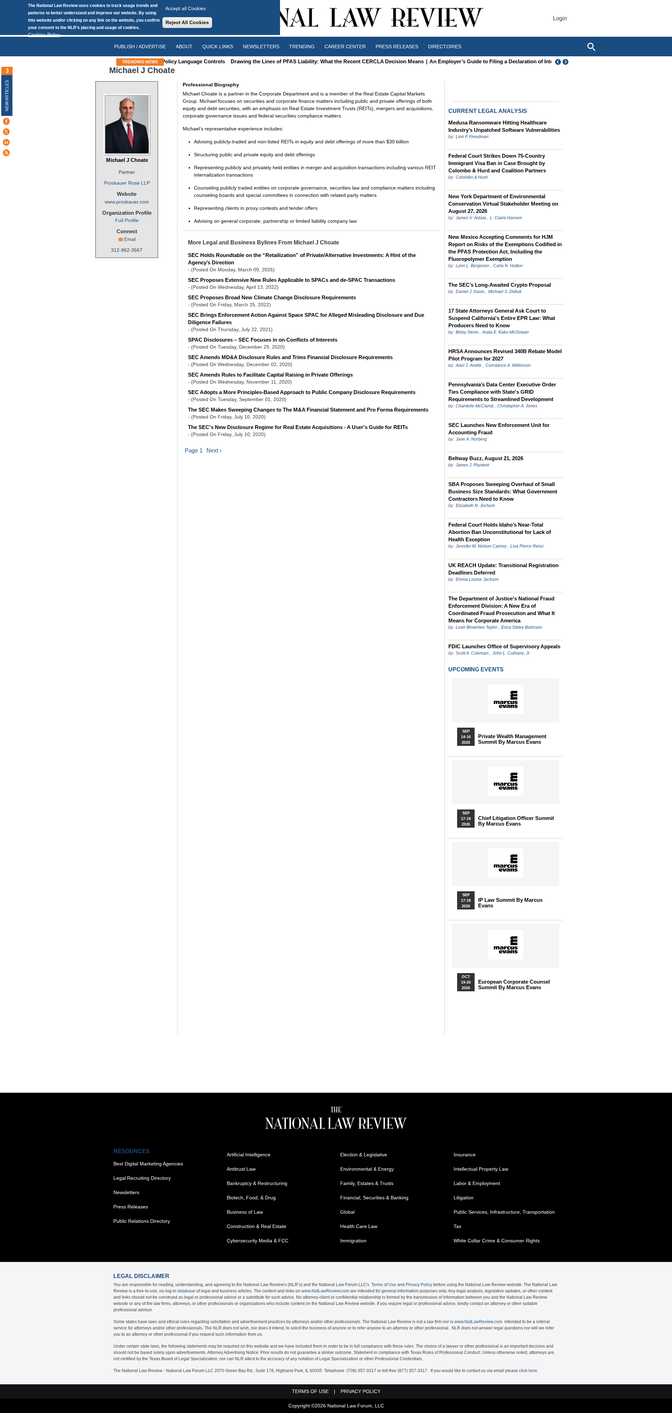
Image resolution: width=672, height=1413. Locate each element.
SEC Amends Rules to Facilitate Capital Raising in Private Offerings (270, 375)
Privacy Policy (419, 1284)
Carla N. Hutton (508, 265)
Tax (457, 1226)
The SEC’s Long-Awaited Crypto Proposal (499, 285)
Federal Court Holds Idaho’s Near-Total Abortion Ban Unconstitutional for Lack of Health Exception (499, 532)
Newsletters (261, 46)
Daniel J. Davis (470, 291)
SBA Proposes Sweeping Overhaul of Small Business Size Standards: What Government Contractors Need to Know (502, 491)
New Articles (7, 95)
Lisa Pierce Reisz (527, 546)
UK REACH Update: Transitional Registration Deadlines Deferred (503, 569)
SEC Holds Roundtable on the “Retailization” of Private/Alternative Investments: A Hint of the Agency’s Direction (302, 258)
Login (560, 18)
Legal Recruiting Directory (142, 1178)
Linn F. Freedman (472, 136)
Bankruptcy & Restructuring (257, 1183)
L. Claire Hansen (506, 217)
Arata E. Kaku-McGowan (505, 332)
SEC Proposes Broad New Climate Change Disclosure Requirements (272, 297)
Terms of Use (383, 1284)
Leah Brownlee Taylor (476, 627)
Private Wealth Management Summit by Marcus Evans (512, 739)
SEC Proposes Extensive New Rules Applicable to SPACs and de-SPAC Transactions (291, 280)
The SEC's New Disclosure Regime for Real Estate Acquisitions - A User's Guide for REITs (298, 427)
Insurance (465, 1154)
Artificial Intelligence (249, 1154)
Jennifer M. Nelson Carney (481, 546)
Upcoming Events (476, 669)
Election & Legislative (363, 1154)
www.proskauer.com (127, 202)
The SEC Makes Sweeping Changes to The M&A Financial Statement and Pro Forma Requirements (308, 410)
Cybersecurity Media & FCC (257, 1240)
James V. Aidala (471, 217)
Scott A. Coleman (472, 653)
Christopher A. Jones (517, 406)
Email (130, 239)
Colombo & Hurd (472, 177)
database (186, 1291)
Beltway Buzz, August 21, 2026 (485, 458)
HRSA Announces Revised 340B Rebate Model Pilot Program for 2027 (505, 355)
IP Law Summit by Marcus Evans (510, 902)
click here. (528, 1370)
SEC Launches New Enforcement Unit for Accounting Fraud (499, 428)
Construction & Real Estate (256, 1226)
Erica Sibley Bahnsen (521, 627)
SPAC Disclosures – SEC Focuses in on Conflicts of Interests (262, 340)
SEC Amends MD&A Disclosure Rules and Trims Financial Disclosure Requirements (290, 357)
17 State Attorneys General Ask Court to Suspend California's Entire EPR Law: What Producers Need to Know (501, 318)
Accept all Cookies (185, 8)
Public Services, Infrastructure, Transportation (504, 1212)
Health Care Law (358, 1226)
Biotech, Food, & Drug (251, 1197)
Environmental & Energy (367, 1169)
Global (347, 1212)
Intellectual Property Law (481, 1169)
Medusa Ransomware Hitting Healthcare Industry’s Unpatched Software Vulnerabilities (504, 126)
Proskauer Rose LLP (127, 183)
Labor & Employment (477, 1183)
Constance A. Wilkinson (508, 365)
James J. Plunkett (472, 465)
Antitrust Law (241, 1169)
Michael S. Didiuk (505, 291)
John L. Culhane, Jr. (511, 653)
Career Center (345, 46)
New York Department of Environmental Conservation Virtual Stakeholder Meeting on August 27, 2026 (503, 203)
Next (566, 61)
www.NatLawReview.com (325, 1291)
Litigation (464, 1197)
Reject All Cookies (187, 22)
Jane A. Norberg (471, 439)
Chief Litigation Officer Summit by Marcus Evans (516, 821)
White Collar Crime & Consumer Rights (497, 1240)
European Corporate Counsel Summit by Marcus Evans (514, 984)
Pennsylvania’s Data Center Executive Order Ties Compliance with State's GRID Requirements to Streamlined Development (502, 391)
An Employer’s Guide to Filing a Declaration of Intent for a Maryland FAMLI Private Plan (485, 61)
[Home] (336, 18)
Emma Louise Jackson (477, 579)
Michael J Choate (127, 160)
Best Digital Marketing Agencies (148, 1163)
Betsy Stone (467, 332)
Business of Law (245, 1212)
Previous (558, 61)
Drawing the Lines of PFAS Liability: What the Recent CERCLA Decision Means (276, 61)
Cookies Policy (44, 34)
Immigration (353, 1240)
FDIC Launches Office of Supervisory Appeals (504, 646)
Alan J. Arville (469, 365)
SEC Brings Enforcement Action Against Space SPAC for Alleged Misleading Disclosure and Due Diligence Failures (306, 318)
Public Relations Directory (141, 1221)
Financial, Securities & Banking (374, 1197)
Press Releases (130, 1206)
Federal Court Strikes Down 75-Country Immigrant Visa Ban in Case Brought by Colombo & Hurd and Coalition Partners (497, 163)
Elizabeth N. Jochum (475, 505)
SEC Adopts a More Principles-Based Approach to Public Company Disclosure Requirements (301, 392)
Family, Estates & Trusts (366, 1183)
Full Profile (127, 220)
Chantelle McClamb (474, 406)
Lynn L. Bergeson (472, 265)
